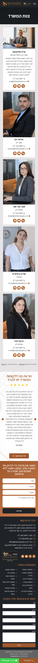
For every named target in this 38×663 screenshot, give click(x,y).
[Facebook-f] (33, 556)
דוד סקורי (3, 364)
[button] (3, 419)
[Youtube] (26, 556)
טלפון (33, 610)
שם (34, 603)
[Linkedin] (22, 556)
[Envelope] (19, 86)
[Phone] (23, 86)
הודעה (33, 631)
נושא (34, 624)
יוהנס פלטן (22, 364)
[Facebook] (15, 86)
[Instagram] (30, 556)
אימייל (33, 617)
